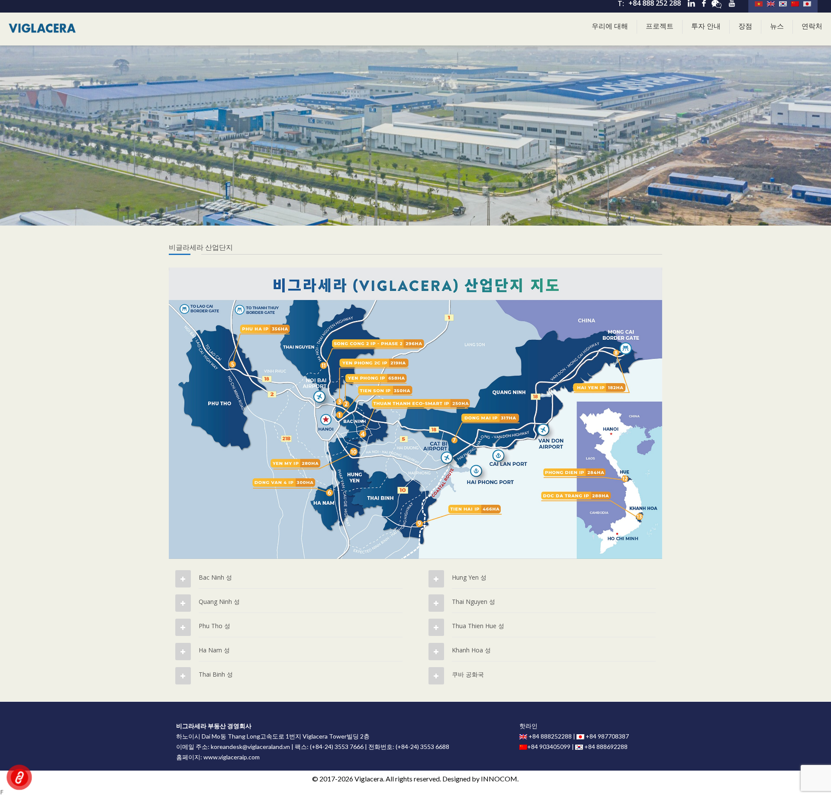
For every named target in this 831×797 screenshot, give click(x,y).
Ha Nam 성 (214, 650)
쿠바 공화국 (468, 674)
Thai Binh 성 (216, 674)
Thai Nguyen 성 (473, 601)
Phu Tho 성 (214, 626)
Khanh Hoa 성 (471, 650)
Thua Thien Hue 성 (478, 626)
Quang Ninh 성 (219, 601)
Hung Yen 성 (469, 577)
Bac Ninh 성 (215, 577)
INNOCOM (499, 778)
